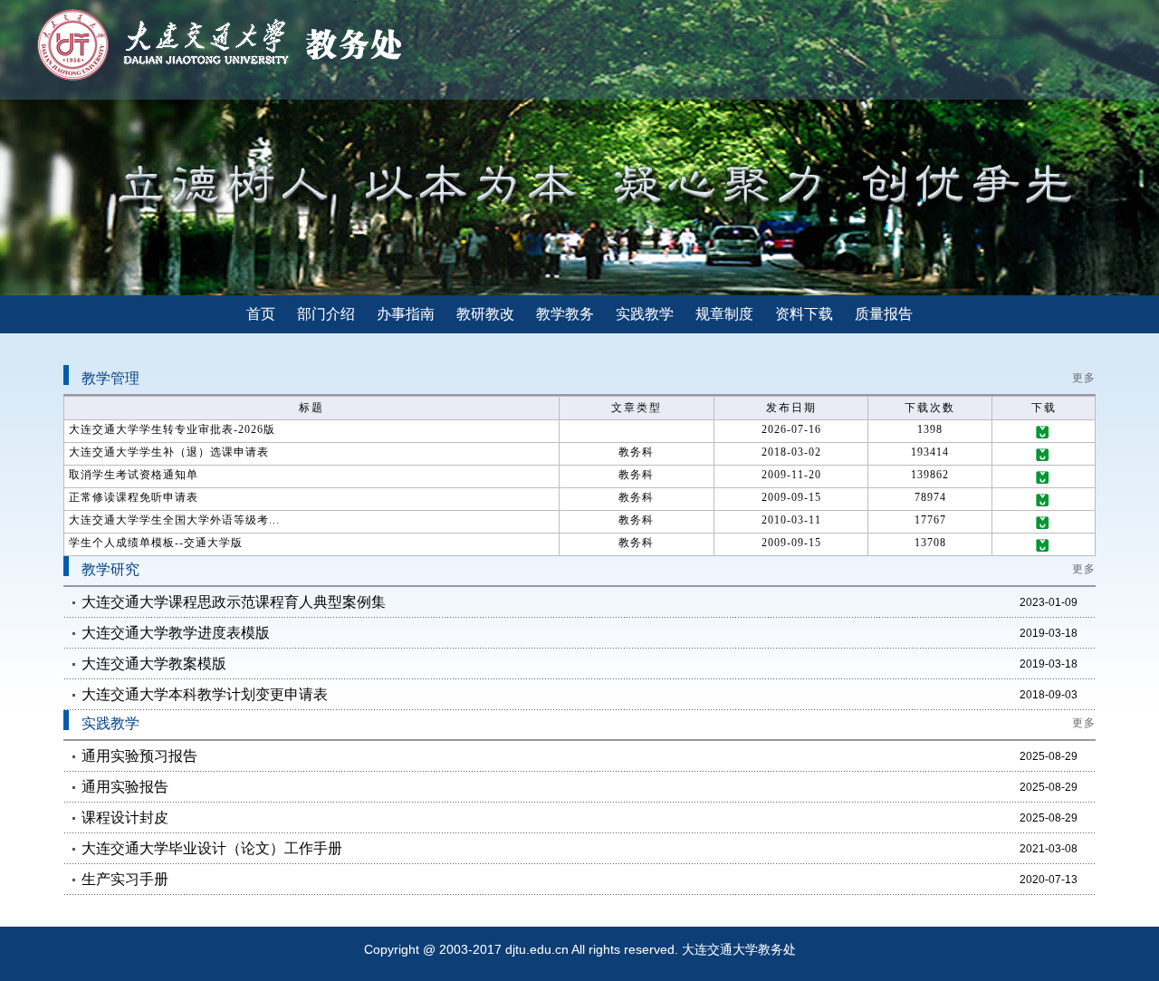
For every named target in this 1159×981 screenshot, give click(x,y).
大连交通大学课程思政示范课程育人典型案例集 (233, 602)
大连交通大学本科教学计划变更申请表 (204, 694)
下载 (1044, 432)
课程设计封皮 (124, 817)
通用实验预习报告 (139, 756)
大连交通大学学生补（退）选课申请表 (169, 452)
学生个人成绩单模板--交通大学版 (156, 542)
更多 (1084, 377)
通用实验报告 (124, 786)
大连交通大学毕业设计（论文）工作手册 (211, 848)
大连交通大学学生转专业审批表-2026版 (172, 429)
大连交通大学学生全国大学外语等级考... (174, 520)
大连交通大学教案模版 (153, 663)
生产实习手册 (124, 879)
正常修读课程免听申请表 (133, 497)
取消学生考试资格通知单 (133, 474)
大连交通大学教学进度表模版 (175, 632)
